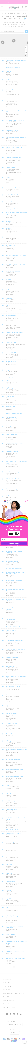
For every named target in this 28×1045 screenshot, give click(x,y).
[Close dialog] (26, 501)
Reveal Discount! (14, 543)
